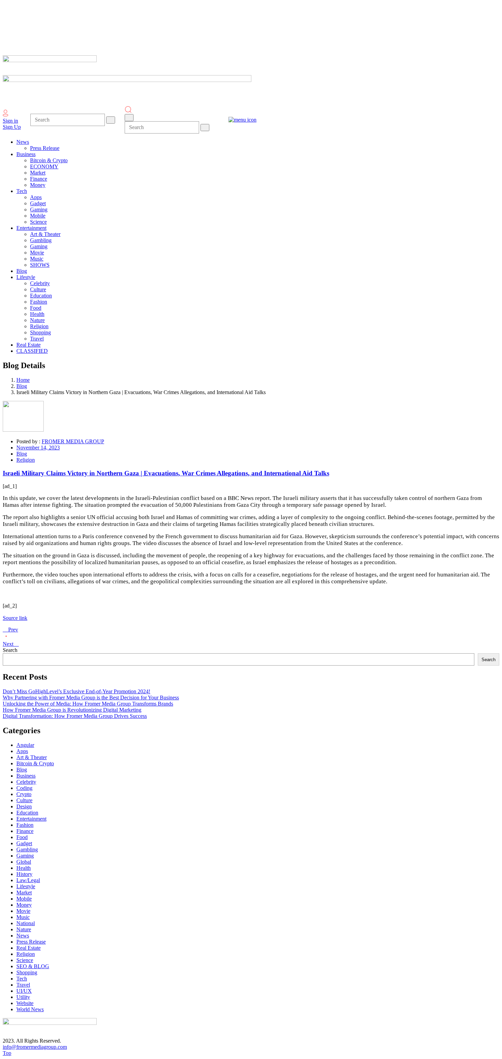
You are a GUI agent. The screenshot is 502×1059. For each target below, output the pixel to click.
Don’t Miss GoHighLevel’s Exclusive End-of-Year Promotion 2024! (76, 691)
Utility (23, 997)
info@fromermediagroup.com (35, 1047)
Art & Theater (31, 757)
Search (10, 650)
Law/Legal (28, 880)
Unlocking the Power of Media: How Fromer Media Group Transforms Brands (88, 704)
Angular (25, 745)
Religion (25, 460)
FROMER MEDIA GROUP (73, 441)
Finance (24, 831)
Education (27, 813)
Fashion (24, 825)
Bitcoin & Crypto (35, 763)
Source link (15, 618)
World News (30, 1009)
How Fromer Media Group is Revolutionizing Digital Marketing (72, 710)
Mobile (24, 899)
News (22, 935)
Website (24, 1003)
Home (23, 380)
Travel (23, 985)
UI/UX (24, 991)
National (25, 923)
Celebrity (26, 782)
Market (24, 892)
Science (24, 960)
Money (24, 905)
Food (22, 837)
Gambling (27, 849)
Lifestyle (25, 886)
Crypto (23, 794)
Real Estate (28, 948)
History (24, 874)
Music (23, 917)
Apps (22, 751)
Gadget (24, 843)
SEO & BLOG (32, 966)
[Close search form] (129, 117)
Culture (24, 800)
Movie (23, 911)
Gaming (25, 856)
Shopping (26, 972)
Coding (24, 788)
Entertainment (31, 819)
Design (24, 806)
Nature (23, 929)
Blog (21, 386)
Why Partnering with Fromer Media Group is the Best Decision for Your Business (91, 697)
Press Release (31, 942)
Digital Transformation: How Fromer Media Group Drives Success (75, 716)
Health (23, 868)
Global (23, 862)
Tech (21, 978)
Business (26, 776)
